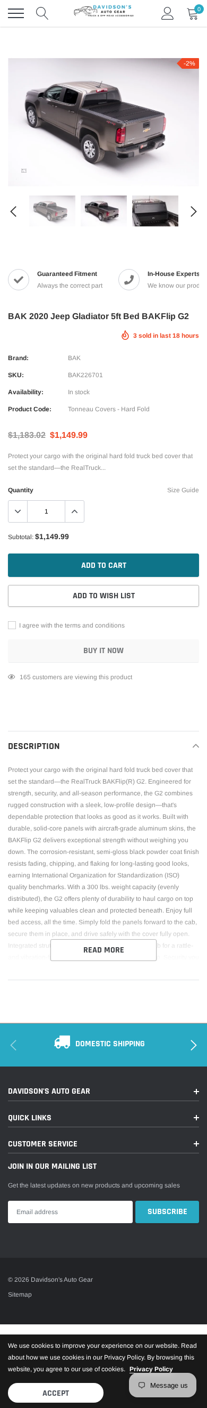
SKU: (16, 375)
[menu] (16, 13)
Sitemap (20, 1294)
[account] (167, 13)
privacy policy (151, 1369)
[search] (42, 13)
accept (55, 1393)
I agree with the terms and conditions (71, 625)
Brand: (18, 358)
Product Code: (29, 409)
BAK (74, 358)
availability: (26, 392)
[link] (23, 170)
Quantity (20, 490)
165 (25, 677)
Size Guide (183, 490)
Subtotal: (20, 537)
